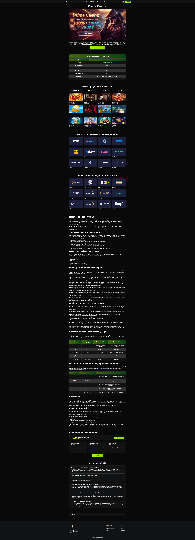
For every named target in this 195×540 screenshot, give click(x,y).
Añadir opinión (119, 437)
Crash (104, 90)
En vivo (89, 90)
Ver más (97, 455)
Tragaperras (118, 90)
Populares (75, 90)
